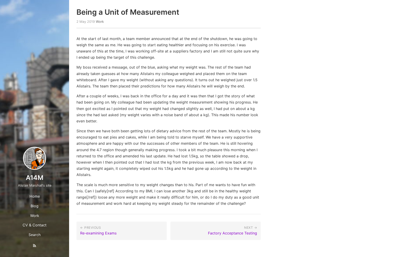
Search (35, 234)
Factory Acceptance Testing (232, 233)
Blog (34, 206)
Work (34, 215)
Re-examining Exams (98, 233)
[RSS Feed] (34, 246)
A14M (34, 178)
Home (34, 196)
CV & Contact (35, 225)
